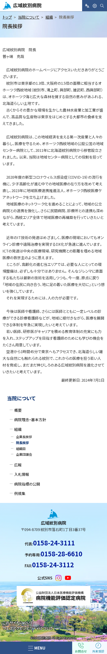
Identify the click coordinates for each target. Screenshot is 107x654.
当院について (28, 17)
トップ (7, 17)
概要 (18, 410)
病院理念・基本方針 (30, 419)
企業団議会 (24, 454)
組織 (49, 17)
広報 (18, 464)
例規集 (19, 493)
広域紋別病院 (15, 9)
